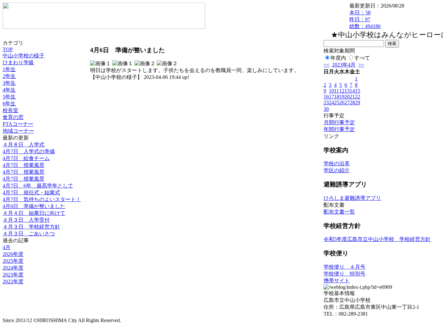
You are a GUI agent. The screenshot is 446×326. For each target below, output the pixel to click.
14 (352, 91)
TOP (8, 49)
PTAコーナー (18, 124)
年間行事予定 (339, 129)
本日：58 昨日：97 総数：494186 (365, 19)
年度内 (338, 58)
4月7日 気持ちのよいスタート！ (42, 199)
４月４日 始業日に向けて (34, 213)
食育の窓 (13, 117)
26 (341, 102)
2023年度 (13, 274)
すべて (362, 58)
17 (331, 96)
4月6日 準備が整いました (34, 206)
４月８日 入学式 (23, 144)
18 (336, 96)
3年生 (9, 83)
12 (341, 91)
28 (352, 102)
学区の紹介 (337, 170)
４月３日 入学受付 (26, 220)
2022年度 (13, 281)
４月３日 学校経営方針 (31, 227)
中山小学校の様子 (23, 55)
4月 (6, 247)
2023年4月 (344, 64)
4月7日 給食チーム (26, 158)
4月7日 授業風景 (23, 165)
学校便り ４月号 (344, 267)
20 (347, 96)
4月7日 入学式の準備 (29, 151)
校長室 (10, 110)
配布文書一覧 (339, 212)
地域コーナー (18, 131)
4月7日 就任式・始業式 (31, 192)
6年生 (9, 103)
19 (341, 96)
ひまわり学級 (18, 62)
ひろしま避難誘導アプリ (352, 198)
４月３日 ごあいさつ (29, 233)
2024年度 (13, 268)
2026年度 (13, 254)
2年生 (9, 76)
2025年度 (13, 261)
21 (352, 96)
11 (336, 91)
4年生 (9, 90)
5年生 (9, 96)
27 (347, 102)
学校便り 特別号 (344, 273)
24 (331, 102)
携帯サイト (337, 280)
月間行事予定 (339, 122)
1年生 (9, 69)
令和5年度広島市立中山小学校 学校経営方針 (377, 239)
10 (331, 91)
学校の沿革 (337, 163)
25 (336, 102)
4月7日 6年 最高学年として (38, 185)
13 (347, 91)
